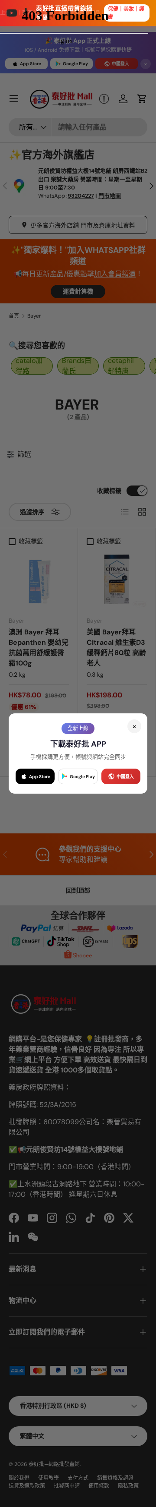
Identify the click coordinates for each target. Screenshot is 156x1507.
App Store (39, 776)
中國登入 (125, 776)
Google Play (82, 776)
